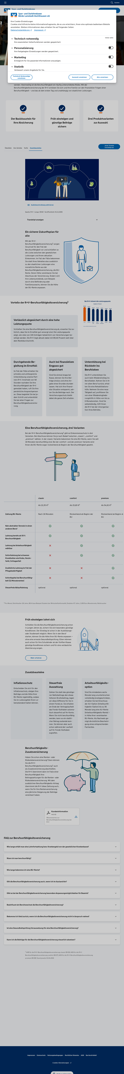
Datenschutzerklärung (20, 30)
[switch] (110, 47)
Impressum (39, 30)
